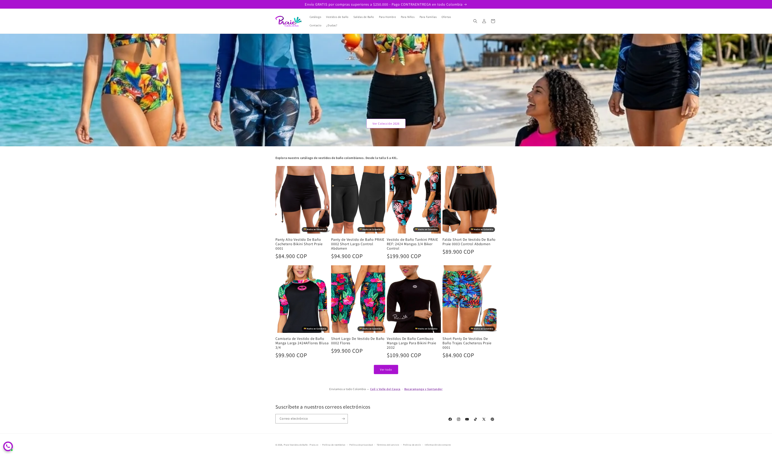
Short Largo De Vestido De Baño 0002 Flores (358, 340)
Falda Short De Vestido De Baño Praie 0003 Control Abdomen (469, 241)
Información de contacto (438, 444)
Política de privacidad (361, 444)
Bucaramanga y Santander (423, 389)
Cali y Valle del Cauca (385, 389)
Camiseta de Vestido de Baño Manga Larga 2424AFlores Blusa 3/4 (302, 342)
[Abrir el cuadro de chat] (8, 446)
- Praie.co (313, 444)
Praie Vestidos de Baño (296, 444)
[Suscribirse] (343, 418)
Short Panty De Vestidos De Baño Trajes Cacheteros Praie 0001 (467, 342)
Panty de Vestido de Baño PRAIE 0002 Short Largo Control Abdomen (358, 243)
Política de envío (412, 444)
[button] (475, 21)
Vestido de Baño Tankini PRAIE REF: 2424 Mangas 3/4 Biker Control (412, 243)
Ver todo (386, 369)
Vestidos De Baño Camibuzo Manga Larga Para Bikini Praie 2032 (411, 342)
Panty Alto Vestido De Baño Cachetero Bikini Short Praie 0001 (299, 243)
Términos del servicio (388, 444)
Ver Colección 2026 (386, 123)
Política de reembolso (333, 444)
